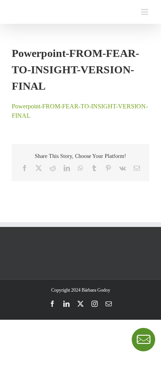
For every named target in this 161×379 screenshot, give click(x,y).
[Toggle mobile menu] (145, 12)
